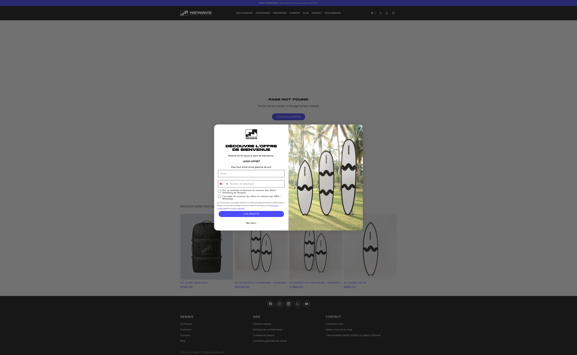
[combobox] (223, 183)
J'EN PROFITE (251, 213)
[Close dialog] (359, 128)
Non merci (251, 223)
